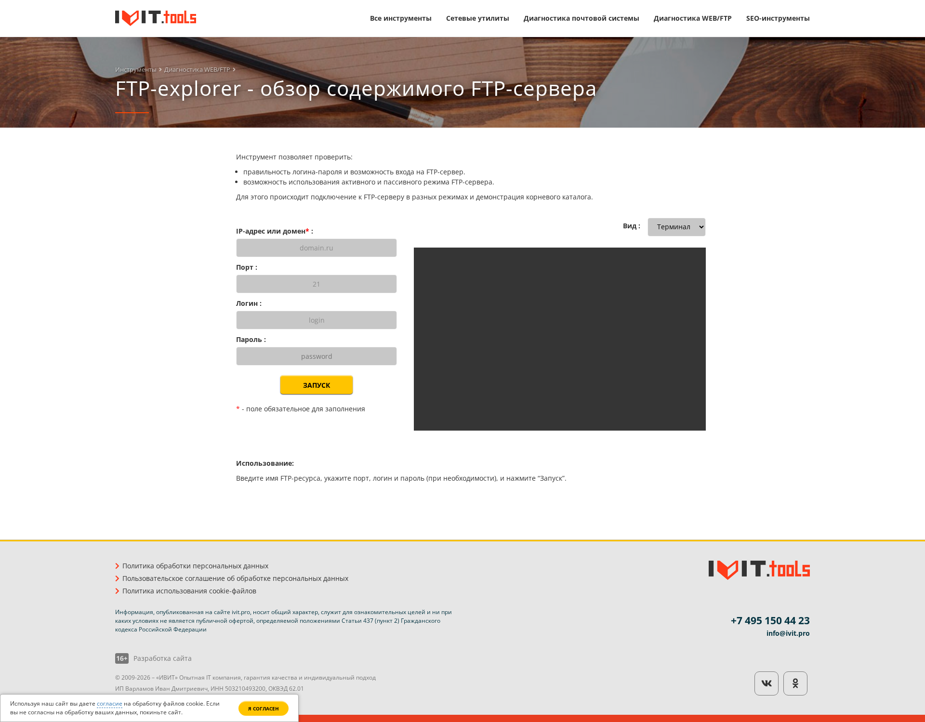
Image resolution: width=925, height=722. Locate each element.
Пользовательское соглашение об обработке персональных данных (235, 578)
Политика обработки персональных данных (195, 565)
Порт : (246, 267)
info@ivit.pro (788, 633)
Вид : (631, 225)
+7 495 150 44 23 (770, 620)
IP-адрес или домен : (274, 231)
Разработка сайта (162, 658)
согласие (109, 703)
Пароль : (251, 339)
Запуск (316, 385)
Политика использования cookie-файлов (189, 590)
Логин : (249, 303)
